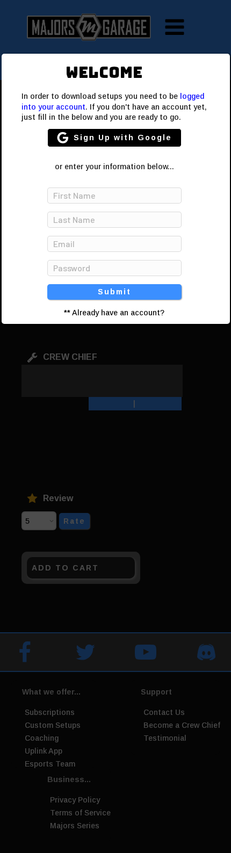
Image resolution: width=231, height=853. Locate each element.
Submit (114, 291)
